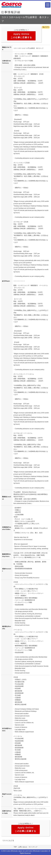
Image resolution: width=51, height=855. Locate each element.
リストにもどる (8, 840)
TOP (15, 847)
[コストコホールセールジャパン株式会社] (11, 5)
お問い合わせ (22, 847)
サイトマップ (33, 847)
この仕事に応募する (21, 37)
